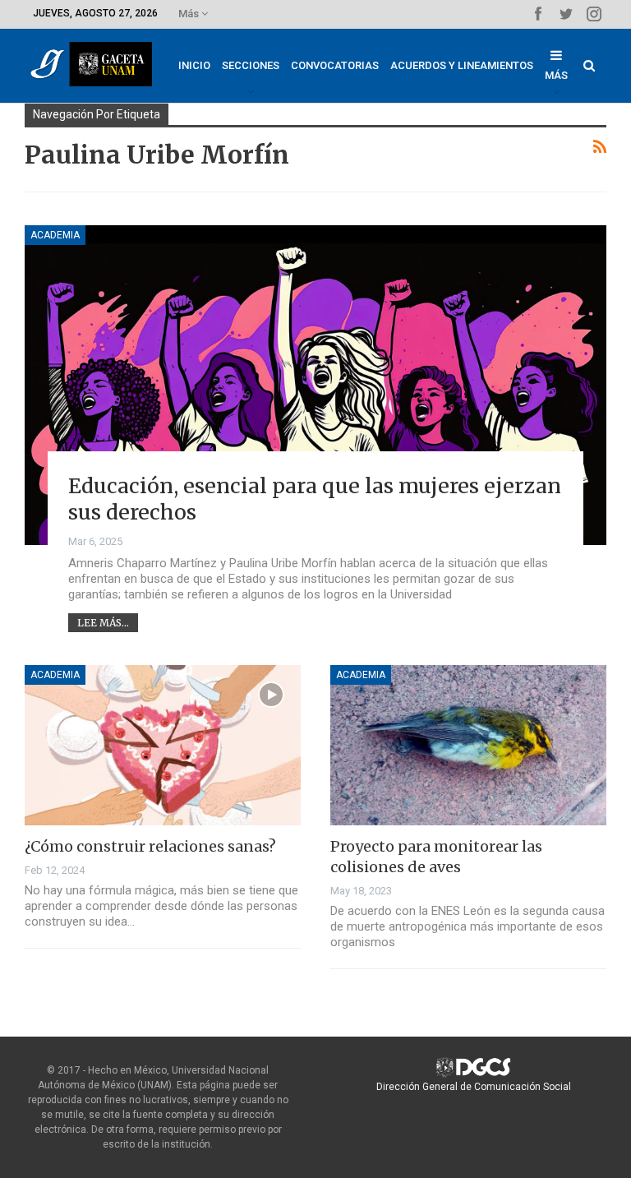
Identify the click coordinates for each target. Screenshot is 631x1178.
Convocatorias (335, 65)
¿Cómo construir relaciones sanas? (150, 846)
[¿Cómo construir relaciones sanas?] (163, 745)
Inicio (194, 65)
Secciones (250, 65)
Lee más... (103, 623)
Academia (55, 235)
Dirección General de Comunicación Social (473, 1087)
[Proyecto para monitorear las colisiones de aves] (468, 745)
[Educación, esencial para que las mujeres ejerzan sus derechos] (315, 385)
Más (189, 13)
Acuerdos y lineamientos (461, 65)
